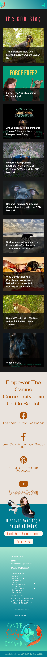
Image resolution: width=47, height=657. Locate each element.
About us (17, 579)
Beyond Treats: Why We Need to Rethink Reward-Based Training (22, 321)
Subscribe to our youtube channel (23, 493)
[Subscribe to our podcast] (23, 460)
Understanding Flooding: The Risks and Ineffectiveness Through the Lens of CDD (22, 245)
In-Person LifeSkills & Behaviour (18, 588)
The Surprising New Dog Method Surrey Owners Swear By (23, 55)
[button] (43, 5)
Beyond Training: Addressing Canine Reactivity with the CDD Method (23, 207)
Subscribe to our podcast (23, 469)
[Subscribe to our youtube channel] (23, 484)
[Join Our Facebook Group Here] (23, 437)
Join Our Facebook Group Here (23, 446)
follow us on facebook (23, 423)
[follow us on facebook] (23, 416)
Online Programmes (19, 583)
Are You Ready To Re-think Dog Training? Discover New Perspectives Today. (23, 131)
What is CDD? (13, 362)
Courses (16, 581)
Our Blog (17, 592)
